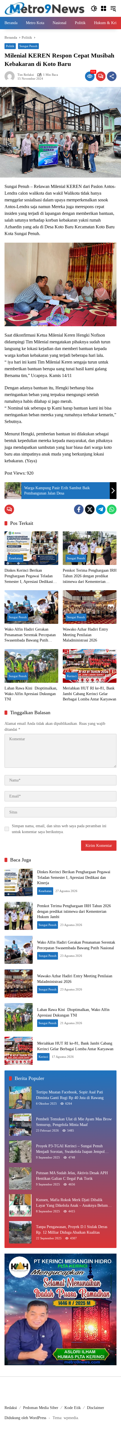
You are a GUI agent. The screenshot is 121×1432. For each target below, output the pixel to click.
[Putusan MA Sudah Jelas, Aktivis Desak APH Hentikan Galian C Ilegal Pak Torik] (20, 1178)
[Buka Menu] (103, 8)
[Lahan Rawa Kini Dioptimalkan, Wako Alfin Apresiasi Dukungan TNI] (31, 666)
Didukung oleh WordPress (25, 1418)
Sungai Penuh (28, 46)
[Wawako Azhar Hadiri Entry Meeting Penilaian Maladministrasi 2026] (89, 607)
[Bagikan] (111, 76)
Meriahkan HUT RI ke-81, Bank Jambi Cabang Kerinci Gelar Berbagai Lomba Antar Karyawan (89, 693)
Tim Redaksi (25, 74)
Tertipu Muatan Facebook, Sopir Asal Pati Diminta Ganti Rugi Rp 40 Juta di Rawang (70, 1095)
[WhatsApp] (111, 509)
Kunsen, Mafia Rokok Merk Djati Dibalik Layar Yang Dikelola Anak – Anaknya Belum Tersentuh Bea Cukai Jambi (72, 1203)
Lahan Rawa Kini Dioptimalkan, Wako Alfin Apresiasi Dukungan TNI (31, 693)
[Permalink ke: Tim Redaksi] (11, 76)
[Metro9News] (45, 8)
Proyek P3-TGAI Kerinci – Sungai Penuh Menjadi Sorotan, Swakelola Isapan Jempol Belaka (70, 1149)
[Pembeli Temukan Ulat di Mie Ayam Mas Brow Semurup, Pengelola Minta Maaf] (20, 1124)
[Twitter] (90, 509)
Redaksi (11, 1408)
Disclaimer (95, 1408)
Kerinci (72, 676)
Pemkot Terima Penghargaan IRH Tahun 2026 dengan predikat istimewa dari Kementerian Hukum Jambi (89, 576)
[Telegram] (101, 509)
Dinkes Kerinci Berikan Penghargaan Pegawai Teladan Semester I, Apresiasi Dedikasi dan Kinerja (29, 576)
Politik (10, 46)
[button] (94, 8)
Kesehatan (15, 558)
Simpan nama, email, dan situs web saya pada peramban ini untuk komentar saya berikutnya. (59, 829)
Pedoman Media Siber (40, 1408)
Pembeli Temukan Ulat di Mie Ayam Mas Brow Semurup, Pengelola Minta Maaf (74, 1122)
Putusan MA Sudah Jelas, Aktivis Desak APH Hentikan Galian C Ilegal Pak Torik (72, 1176)
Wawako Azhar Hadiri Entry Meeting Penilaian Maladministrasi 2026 (85, 634)
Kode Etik (72, 1408)
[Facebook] (79, 509)
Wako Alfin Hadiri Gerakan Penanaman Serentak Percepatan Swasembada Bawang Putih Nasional (30, 635)
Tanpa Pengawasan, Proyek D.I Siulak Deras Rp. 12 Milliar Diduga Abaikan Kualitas (71, 1230)
